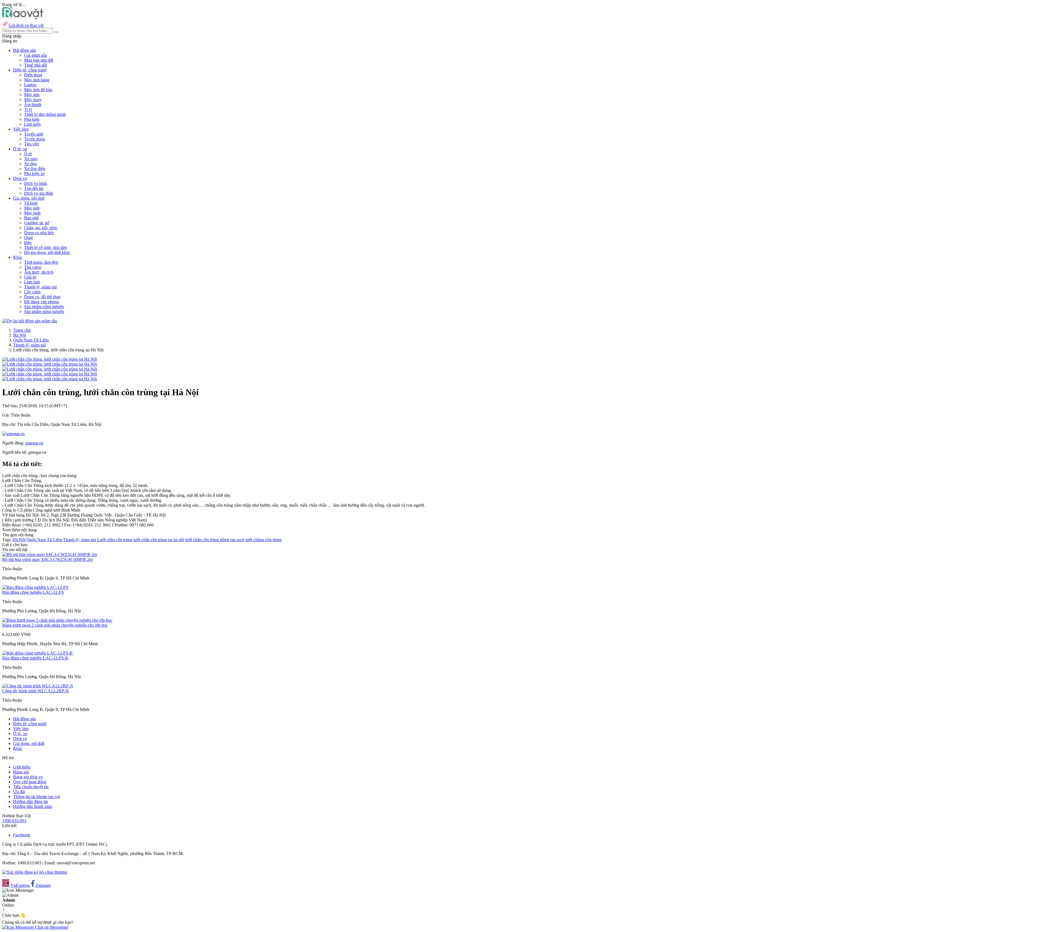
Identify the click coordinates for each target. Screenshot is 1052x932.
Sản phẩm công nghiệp (44, 306)
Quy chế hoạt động (29, 781)
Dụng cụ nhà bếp (39, 232)
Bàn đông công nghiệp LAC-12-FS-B (35, 658)
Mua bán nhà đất (38, 60)
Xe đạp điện (34, 168)
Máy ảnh (31, 94)
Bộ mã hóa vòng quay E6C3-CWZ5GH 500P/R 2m (47, 559)
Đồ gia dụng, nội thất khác (47, 252)
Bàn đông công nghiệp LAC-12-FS (33, 592)
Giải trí (30, 277)
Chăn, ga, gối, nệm (40, 227)
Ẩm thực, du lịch (38, 272)
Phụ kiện (31, 119)
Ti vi (28, 109)
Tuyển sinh (33, 134)
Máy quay (33, 99)
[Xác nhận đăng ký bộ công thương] (34, 872)
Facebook (21, 835)
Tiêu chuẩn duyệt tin (30, 786)
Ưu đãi (19, 791)
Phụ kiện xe (34, 173)
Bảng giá (21, 772)
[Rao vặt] (23, 18)
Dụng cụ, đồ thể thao (42, 296)
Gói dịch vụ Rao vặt (26, 25)
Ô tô (28, 153)
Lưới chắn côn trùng (114, 539)
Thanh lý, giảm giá (40, 287)
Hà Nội (19, 335)
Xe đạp (30, 163)
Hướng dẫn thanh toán (32, 806)
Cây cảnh (32, 291)
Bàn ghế (31, 218)
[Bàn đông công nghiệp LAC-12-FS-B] (37, 653)
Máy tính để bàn (38, 89)
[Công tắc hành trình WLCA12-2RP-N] (37, 686)
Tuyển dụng (34, 139)
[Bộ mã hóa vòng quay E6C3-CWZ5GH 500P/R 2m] (49, 554)
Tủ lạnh (31, 203)
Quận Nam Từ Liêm (31, 340)
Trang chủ (22, 330)
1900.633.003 (14, 820)
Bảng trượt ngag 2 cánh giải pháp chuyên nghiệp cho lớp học (55, 625)
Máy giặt (31, 208)
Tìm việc (31, 144)
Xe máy (31, 158)
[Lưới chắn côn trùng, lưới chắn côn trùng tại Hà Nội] (49, 359)
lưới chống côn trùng (263, 539)
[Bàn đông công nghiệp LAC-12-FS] (35, 587)
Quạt (28, 237)
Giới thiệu (21, 767)
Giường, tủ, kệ (36, 222)
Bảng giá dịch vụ (28, 777)
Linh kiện (32, 124)
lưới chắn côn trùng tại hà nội (158, 539)
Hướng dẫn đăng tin (30, 801)
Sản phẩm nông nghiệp (44, 311)
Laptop (30, 84)
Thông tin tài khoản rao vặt (36, 796)
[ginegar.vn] (13, 433)
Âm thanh (32, 104)
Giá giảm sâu (35, 55)
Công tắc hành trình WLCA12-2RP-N (35, 691)
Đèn (28, 242)
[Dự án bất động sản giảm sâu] (29, 321)
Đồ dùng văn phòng (41, 301)
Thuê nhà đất (35, 65)
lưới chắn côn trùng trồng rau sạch (214, 539)
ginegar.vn (34, 443)
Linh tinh (32, 282)
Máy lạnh (32, 213)
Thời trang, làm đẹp (41, 262)
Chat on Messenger (51, 927)
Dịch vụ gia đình (38, 193)
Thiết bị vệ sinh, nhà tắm (45, 247)
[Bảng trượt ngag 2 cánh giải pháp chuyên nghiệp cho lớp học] (57, 620)
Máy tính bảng (36, 80)
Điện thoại (33, 75)
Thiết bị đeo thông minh (45, 114)
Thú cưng (32, 267)
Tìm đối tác (34, 188)
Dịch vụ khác (35, 183)
